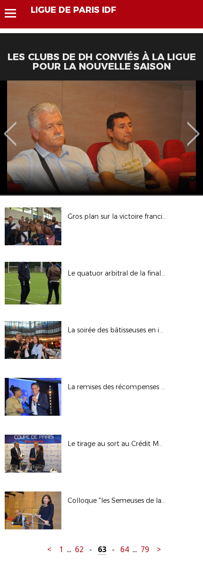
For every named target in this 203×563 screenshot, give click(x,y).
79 (145, 549)
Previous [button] (10, 126)
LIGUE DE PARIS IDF (73, 10)
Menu (15, 13)
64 (124, 549)
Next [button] (193, 126)
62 (79, 549)
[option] (101, 137)
